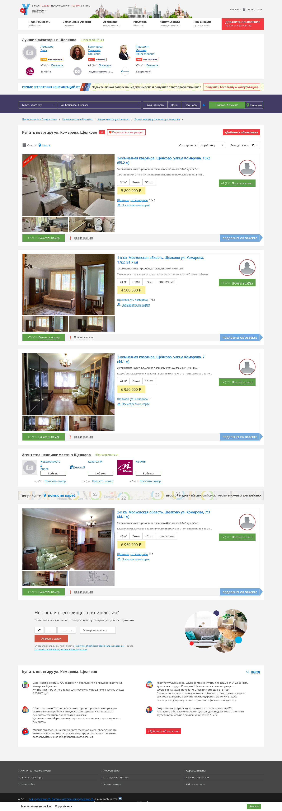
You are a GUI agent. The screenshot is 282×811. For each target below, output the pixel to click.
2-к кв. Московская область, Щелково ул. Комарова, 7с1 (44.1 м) (163, 514)
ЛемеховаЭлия (46, 48)
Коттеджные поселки (116, 777)
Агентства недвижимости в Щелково (56, 454)
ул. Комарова (139, 200)
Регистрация (254, 9)
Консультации (170, 23)
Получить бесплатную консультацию (231, 87)
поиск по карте (61, 495)
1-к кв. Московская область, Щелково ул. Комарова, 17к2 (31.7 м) (160, 259)
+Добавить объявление (241, 132)
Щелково (123, 200)
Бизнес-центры (112, 784)
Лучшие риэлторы (32, 777)
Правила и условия (197, 777)
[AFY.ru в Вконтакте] (120, 798)
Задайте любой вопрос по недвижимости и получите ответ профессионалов (146, 87)
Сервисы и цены (196, 770)
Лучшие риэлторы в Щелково (49, 39)
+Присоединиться (92, 40)
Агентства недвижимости (36, 770)
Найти (255, 672)
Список (32, 145)
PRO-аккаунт (202, 23)
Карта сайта (28, 784)
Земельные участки (77, 23)
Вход (238, 9)
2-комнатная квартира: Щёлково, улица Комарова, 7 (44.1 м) (160, 359)
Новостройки (111, 770)
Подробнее (62, 806)
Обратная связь (195, 784)
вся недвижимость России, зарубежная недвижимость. (62, 799)
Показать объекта (227, 105)
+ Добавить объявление (163, 731)
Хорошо (253, 806)
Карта (46, 145)
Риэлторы (140, 23)
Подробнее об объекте (240, 238)
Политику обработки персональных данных (99, 645)
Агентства (112, 23)
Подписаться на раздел (127, 132)
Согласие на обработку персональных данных (61, 649)
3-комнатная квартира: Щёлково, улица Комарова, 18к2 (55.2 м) (163, 160)
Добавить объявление (242, 23)
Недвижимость (39, 23)
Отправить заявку (51, 638)
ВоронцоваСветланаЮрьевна (95, 50)
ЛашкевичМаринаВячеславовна (145, 50)
